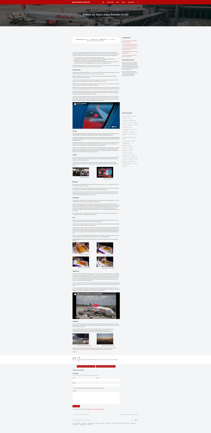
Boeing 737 (93, 40)
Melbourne (131, 147)
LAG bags (95, 87)
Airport (130, 118)
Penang (130, 152)
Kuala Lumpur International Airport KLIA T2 (129, 138)
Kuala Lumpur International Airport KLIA (129, 134)
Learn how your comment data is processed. (95, 409)
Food (132, 129)
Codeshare (130, 124)
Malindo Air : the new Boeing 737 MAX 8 (86, 366)
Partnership (125, 152)
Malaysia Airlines (126, 143)
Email (98, 377)
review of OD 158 (94, 349)
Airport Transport (132, 120)
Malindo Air (105, 39)
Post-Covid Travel (126, 154)
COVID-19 (135, 124)
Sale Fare (131, 159)
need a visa (80, 57)
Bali (89, 40)
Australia (124, 122)
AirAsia (124, 116)
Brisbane (97, 40)
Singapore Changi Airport (127, 163)
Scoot (136, 159)
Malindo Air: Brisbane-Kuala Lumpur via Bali (105, 366)
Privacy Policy (88, 420)
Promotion (133, 154)
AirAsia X (134, 116)
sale (127, 159)
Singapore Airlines (131, 161)
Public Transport (134, 156)
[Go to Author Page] (74, 358)
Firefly (130, 127)
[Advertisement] (96, 47)
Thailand (135, 163)
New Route (131, 150)
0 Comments (112, 39)
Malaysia (133, 141)
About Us (83, 420)
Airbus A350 (125, 118)
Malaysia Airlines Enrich (127, 145)
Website (74, 382)
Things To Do (125, 165)
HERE (113, 348)
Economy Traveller (82, 2)
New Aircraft (125, 150)
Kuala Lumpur (131, 131)
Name (74, 377)
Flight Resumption (126, 129)
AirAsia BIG (129, 116)
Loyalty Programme (126, 141)
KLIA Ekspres (125, 131)
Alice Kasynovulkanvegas (128, 44)
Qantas (124, 159)
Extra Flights (125, 127)
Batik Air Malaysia (134, 122)
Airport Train (125, 120)
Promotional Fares (126, 156)
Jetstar (136, 129)
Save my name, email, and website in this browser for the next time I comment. (89, 388)
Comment (75, 390)
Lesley (97, 39)
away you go (114, 213)
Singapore (125, 161)
